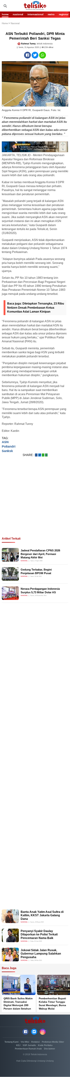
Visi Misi (25, 1042)
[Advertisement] (35, 501)
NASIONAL (18, 14)
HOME (5, 14)
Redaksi (35, 1042)
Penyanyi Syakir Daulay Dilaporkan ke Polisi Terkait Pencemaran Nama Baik (39, 934)
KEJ (18, 1045)
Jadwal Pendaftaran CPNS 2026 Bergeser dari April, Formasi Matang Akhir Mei (40, 554)
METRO (51, 14)
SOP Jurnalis (29, 1045)
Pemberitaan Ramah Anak (28, 1048)
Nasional (15, 23)
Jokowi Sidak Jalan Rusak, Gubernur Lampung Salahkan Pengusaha (41, 953)
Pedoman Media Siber (53, 1042)
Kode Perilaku (45, 1045)
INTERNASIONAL (35, 14)
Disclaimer (49, 1048)
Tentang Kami (11, 1042)
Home (5, 23)
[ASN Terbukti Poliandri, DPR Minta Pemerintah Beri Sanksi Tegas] (27, 55)
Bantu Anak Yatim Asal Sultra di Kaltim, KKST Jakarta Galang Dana (42, 915)
